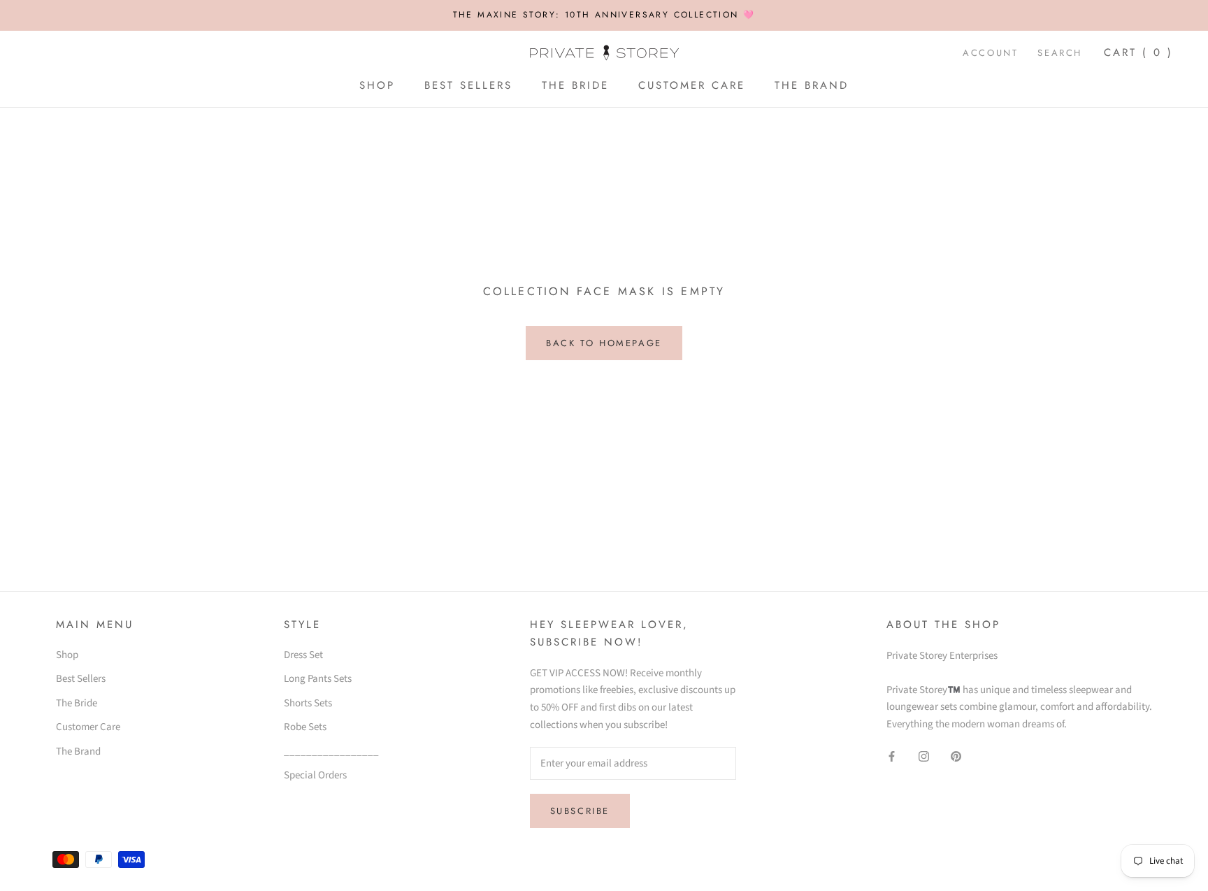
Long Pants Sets (318, 678)
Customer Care (691, 85)
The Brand (812, 85)
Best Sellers (468, 85)
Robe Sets (305, 727)
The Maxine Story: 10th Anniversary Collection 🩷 (604, 14)
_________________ (331, 751)
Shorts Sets (308, 703)
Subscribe (580, 811)
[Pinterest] (956, 756)
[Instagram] (924, 756)
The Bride (575, 85)
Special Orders (315, 775)
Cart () (1138, 52)
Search (1059, 52)
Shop (377, 85)
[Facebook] (891, 756)
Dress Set (303, 655)
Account (990, 52)
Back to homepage (604, 343)
